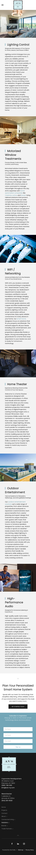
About (4, 816)
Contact (4, 813)
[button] (3, 5)
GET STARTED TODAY (18, 707)
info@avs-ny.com (8, 788)
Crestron (8, 195)
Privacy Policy (30, 850)
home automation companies (15, 192)
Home (4, 807)
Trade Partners (7, 829)
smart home (21, 319)
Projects (4, 810)
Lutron (14, 195)
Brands (4, 826)
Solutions (5, 823)
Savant (23, 195)
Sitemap (20, 850)
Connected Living (8, 819)
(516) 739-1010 (7, 785)
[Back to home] (18, 5)
